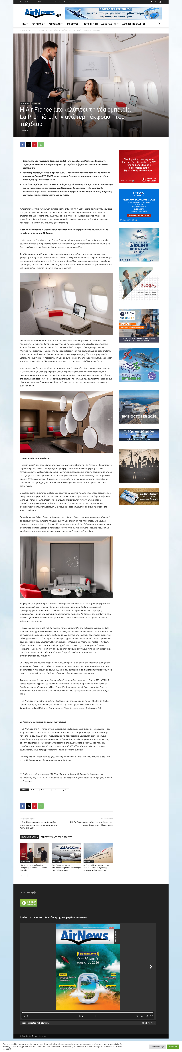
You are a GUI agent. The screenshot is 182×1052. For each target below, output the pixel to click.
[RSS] (156, 2)
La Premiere (45, 790)
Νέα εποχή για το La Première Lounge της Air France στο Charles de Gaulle (33, 867)
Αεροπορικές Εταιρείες (53, 2)
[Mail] (151, 2)
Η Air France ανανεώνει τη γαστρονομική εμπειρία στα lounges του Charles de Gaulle (66, 867)
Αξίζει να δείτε (108, 24)
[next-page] (25, 875)
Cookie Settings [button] (157, 1046)
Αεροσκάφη (68, 2)
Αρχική (22, 30)
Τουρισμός (37, 24)
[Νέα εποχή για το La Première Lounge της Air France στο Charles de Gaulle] (34, 853)
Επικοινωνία (79, 2)
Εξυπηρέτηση (91, 24)
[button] (159, 24)
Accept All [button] (173, 1046)
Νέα (24, 24)
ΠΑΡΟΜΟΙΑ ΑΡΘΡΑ (29, 837)
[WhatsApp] (41, 144)
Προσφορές (72, 24)
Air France (34, 790)
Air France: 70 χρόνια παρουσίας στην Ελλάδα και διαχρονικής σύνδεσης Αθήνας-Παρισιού (96, 867)
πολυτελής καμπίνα (60, 790)
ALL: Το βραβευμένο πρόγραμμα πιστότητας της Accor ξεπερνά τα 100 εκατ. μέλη (91, 823)
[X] (160, 2)
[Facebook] (147, 2)
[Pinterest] (34, 144)
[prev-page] (21, 875)
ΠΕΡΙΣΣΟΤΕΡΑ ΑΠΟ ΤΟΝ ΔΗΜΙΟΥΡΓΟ (56, 837)
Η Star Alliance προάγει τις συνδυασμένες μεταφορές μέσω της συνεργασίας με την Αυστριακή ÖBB (38, 825)
